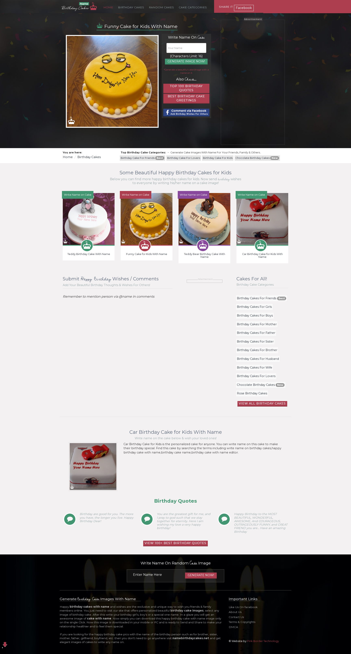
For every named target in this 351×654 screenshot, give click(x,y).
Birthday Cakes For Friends (261, 298)
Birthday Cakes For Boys (255, 315)
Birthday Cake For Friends (142, 157)
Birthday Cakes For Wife (254, 367)
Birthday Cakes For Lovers (256, 376)
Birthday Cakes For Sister (255, 341)
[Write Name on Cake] (89, 218)
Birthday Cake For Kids (218, 157)
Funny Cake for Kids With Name (146, 254)
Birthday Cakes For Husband (258, 359)
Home (108, 7)
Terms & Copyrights (242, 622)
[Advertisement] (252, 82)
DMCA (233, 627)
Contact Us (236, 617)
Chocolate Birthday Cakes (256, 157)
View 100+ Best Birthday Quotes (175, 543)
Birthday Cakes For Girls (254, 307)
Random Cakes (161, 7)
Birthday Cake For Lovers (183, 157)
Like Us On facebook (243, 607)
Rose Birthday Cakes (252, 393)
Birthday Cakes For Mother (257, 324)
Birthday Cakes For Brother (257, 350)
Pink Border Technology (263, 641)
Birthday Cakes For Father (256, 333)
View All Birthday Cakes (262, 403)
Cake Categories (193, 7)
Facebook (244, 8)
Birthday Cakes (131, 7)
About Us (235, 612)
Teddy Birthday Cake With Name (88, 254)
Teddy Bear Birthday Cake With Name (204, 255)
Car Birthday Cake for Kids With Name (262, 255)
